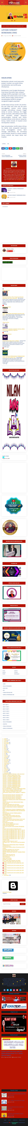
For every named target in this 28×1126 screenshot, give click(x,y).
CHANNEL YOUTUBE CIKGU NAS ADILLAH (12, 861)
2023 (5, 758)
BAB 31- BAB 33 (6, 717)
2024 (5, 749)
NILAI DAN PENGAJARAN (8, 822)
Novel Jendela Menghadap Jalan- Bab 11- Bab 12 (13, 837)
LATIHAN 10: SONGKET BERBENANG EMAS (12, 776)
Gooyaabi (14, 1123)
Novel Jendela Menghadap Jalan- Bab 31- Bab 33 (14, 831)
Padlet (4, 673)
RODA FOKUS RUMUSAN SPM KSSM (16, 1100)
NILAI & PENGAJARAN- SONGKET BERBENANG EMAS (14, 788)
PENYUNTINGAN (6, 857)
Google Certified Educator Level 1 (10, 841)
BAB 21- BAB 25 (6, 713)
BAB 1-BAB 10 (5, 704)
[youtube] (17, 990)
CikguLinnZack (6, 322)
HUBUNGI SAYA (6, 840)
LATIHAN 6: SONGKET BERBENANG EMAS (11, 781)
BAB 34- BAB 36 (6, 719)
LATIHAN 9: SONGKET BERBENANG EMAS (11, 777)
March (5, 748)
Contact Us (15, 1120)
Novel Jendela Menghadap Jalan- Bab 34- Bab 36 (14, 830)
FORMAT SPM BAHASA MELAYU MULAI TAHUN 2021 (14, 819)
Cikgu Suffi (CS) (6, 290)
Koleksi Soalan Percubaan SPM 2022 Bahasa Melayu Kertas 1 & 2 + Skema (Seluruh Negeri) (12, 1053)
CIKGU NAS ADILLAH (7, 334)
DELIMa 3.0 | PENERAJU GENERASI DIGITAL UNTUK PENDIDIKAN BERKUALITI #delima (13, 329)
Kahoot (16, 670)
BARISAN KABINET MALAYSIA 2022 (10, 850)
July (5, 745)
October (6, 751)
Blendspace (16, 673)
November (6, 743)
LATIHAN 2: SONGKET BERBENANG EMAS (11, 786)
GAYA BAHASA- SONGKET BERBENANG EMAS (12, 790)
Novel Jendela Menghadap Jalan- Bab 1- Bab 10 (13, 838)
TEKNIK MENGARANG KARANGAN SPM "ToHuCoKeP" (16, 1094)
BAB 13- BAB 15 (6, 709)
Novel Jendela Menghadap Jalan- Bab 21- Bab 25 (14, 833)
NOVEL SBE (5, 688)
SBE (8, 143)
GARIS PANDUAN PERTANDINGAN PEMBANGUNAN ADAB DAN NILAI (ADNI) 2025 (13, 357)
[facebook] (12, 20)
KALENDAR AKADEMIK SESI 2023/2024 (11, 804)
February (6, 740)
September (6, 752)
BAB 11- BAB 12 (6, 706)
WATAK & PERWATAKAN (7, 728)
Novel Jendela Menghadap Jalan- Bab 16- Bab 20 (14, 835)
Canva (4, 670)
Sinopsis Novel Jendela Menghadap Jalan (12, 829)
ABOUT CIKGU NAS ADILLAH (9, 854)
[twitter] (15, 20)
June (5, 754)
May (5, 746)
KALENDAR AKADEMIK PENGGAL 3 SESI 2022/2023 (13, 774)
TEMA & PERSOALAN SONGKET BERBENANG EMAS (14, 809)
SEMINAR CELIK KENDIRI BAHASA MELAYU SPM (15, 1114)
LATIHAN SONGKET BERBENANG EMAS (16, 195)
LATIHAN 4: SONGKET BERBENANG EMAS (11, 783)
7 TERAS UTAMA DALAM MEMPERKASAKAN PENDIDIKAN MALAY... (12, 817)
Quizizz (4, 672)
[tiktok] (23, 989)
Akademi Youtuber (7, 307)
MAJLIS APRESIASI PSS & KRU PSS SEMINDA (16, 1107)
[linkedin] (20, 990)
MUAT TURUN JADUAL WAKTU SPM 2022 (11, 815)
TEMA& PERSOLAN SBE (7, 692)
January (6, 757)
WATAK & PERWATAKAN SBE (8, 694)
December (6, 742)
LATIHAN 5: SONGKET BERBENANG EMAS (11, 782)
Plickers (16, 672)
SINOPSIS (5, 724)
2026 (5, 738)
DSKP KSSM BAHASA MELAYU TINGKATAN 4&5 (13, 794)
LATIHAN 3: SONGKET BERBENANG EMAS (11, 785)
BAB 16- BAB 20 (6, 711)
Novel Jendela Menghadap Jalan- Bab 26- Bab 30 (14, 832)
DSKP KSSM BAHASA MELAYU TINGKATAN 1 (12, 798)
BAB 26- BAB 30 (6, 715)
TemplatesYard (15, 1122)
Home (4, 26)
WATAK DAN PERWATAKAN (8, 825)
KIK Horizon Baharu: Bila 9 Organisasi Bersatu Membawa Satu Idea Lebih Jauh (13, 297)
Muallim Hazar (6, 349)
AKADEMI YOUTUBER (7, 859)
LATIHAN (7, 26)
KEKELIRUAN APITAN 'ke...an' (9, 855)
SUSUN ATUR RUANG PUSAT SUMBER (11, 340)
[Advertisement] (14, 478)
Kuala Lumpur (6, 456)
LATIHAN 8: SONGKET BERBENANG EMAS (11, 779)
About (9, 1120)
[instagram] (14, 990)
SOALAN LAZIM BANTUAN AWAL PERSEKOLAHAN (13, 805)
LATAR (4, 683)
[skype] (11, 990)
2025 (5, 741)
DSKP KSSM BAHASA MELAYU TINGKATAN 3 (12, 796)
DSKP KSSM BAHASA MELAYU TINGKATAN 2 (12, 797)
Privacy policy (22, 1120)
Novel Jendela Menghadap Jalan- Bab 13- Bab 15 (14, 836)
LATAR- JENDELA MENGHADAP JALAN (11, 824)
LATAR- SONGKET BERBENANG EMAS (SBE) (12, 791)
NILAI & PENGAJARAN (7, 686)
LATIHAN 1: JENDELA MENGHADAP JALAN (16, 189)
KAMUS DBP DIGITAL (7, 858)
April (5, 747)
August (5, 764)
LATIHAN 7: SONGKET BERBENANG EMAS (11, 780)
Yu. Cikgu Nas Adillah (7, 35)
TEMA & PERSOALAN (7, 726)
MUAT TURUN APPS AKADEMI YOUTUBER (11, 860)
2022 (5, 771)
